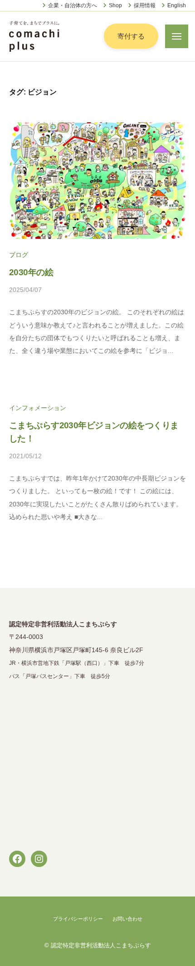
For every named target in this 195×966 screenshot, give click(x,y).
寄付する (131, 36)
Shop (115, 5)
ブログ (18, 255)
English (176, 5)
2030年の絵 (31, 272)
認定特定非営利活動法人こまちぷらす (101, 945)
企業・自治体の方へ (72, 5)
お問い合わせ (127, 918)
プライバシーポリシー (78, 918)
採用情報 (145, 5)
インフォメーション (37, 408)
